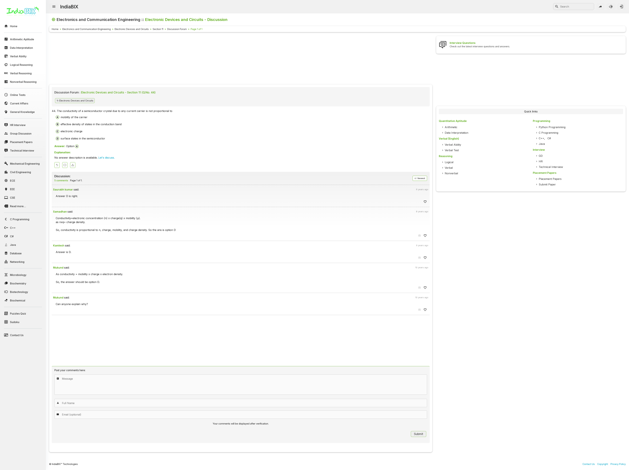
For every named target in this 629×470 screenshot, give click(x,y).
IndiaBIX (69, 6)
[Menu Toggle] (54, 6)
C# (549, 138)
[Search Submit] (557, 6)
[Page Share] (600, 6)
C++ (541, 138)
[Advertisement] (147, 59)
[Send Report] (72, 165)
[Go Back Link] (57, 165)
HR (541, 161)
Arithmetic (451, 127)
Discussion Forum (177, 29)
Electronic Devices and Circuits (132, 29)
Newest (421, 178)
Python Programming (552, 127)
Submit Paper (547, 184)
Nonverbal (451, 173)
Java (542, 143)
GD (541, 155)
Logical (449, 162)
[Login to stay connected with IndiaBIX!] (621, 6)
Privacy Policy (618, 464)
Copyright (602, 464)
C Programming (548, 132)
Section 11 (158, 29)
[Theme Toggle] (611, 6)
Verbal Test (452, 150)
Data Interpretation (456, 132)
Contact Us (588, 464)
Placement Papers (550, 179)
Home (55, 29)
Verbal (449, 167)
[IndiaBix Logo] (23, 13)
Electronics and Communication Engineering (86, 29)
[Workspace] (64, 165)
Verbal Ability (453, 144)
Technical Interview (551, 167)
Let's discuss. (106, 157)
